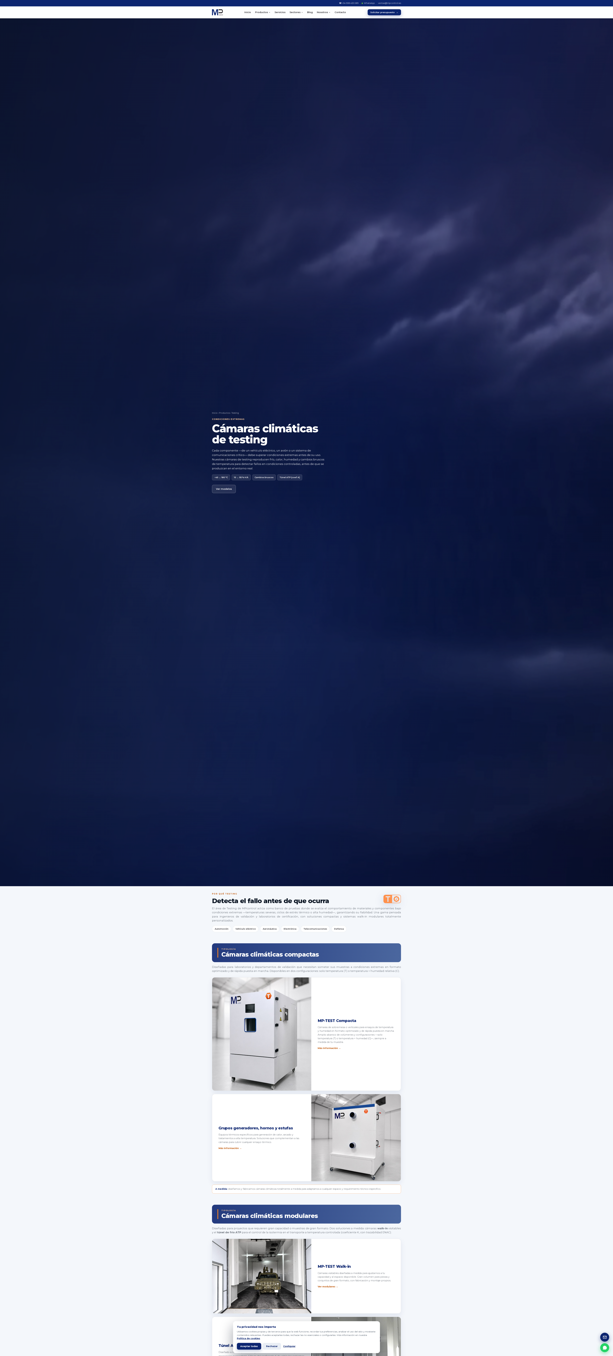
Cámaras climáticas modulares (269, 1216)
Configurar (289, 1346)
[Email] (604, 1337)
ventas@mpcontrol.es (389, 3)
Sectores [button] (295, 12)
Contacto (340, 12)
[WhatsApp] (604, 1347)
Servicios (280, 12)
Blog (310, 12)
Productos (224, 413)
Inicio (247, 12)
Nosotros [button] (322, 12)
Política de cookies (248, 1338)
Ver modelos (224, 488)
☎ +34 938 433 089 (349, 3)
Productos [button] (261, 12)
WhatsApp (369, 3)
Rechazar (272, 1346)
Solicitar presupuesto (384, 12)
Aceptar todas (249, 1346)
